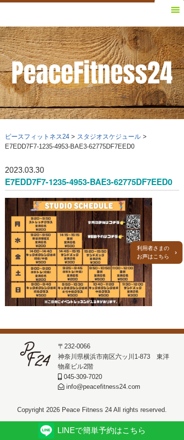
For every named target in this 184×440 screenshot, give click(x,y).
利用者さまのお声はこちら (153, 252)
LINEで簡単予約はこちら (101, 430)
